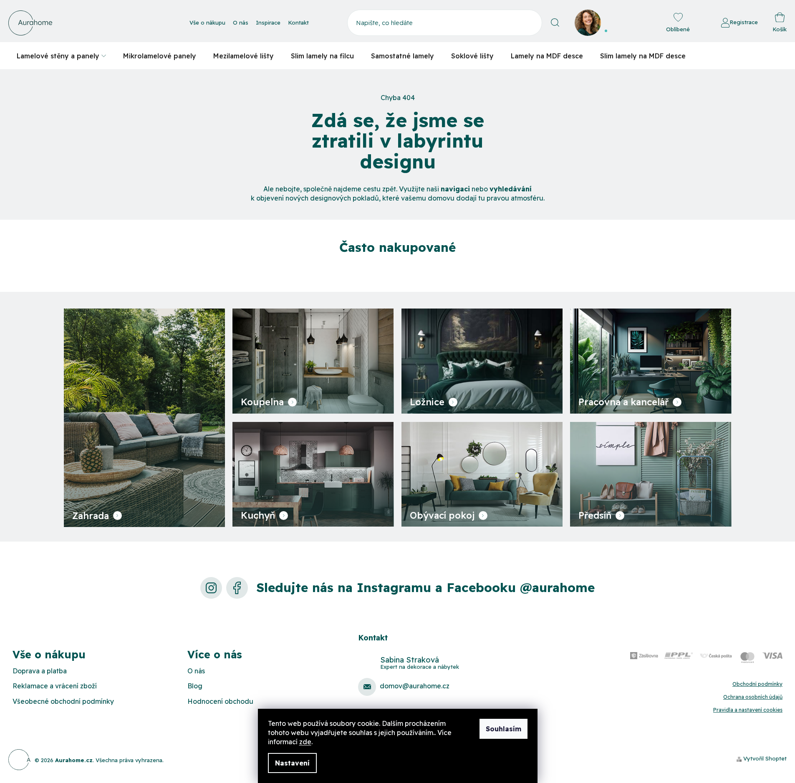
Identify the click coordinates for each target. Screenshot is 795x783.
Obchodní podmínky (757, 684)
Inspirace (268, 22)
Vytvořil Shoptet (765, 758)
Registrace (743, 22)
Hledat (555, 23)
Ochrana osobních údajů (752, 697)
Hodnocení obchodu (220, 701)
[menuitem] (61, 55)
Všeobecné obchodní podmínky (63, 701)
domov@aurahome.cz (414, 686)
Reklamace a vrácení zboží (55, 686)
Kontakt (298, 22)
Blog (194, 686)
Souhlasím (503, 729)
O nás (240, 22)
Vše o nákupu (207, 22)
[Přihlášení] (698, 23)
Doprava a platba (40, 671)
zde (305, 742)
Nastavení (292, 763)
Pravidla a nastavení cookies (747, 710)
